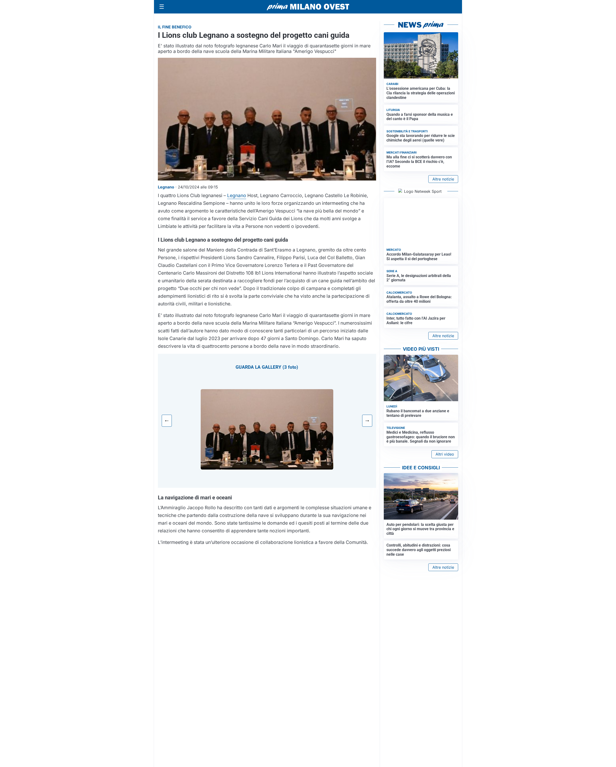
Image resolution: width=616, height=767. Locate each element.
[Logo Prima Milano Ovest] (308, 6)
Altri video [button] (445, 454)
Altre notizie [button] (443, 179)
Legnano (236, 195)
